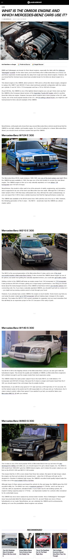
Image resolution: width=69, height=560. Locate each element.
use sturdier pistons (57, 286)
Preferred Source (25, 64)
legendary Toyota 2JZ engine (43, 93)
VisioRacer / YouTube (63, 58)
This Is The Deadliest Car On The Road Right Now (42, 552)
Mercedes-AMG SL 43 (9, 393)
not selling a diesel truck (46, 98)
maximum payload (36, 486)
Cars (3, 7)
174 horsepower (61, 281)
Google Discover (39, 64)
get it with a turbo (60, 278)
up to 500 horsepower (27, 296)
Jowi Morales (7, 19)
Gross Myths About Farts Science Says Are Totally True (25, 552)
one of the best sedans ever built (52, 178)
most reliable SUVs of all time (24, 480)
